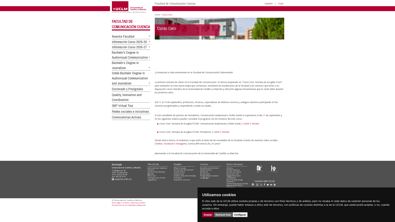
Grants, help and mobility (185, 176)
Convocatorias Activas (126, 117)
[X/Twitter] (262, 184)
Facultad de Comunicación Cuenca (175, 3)
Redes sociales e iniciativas (130, 111)
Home (157, 14)
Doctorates (205, 174)
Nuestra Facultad (123, 36)
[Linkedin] (271, 184)
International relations (157, 168)
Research (204, 172)
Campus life (179, 174)
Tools (280, 3)
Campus (151, 170)
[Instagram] (253, 184)
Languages (204, 178)
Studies (177, 164)
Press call (152, 176)
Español (268, 3)
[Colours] (273, 168)
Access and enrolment (183, 170)
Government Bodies (156, 172)
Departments (206, 170)
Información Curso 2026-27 (129, 47)
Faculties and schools (209, 168)
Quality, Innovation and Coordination (126, 97)
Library (230, 168)
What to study (180, 168)
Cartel (246, 123)
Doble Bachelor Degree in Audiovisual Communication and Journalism (130, 78)
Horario (255, 123)
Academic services (182, 180)
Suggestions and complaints (234, 177)
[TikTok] (258, 184)
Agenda (151, 174)
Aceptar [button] (208, 214)
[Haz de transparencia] (260, 168)
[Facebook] (265, 184)
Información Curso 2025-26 (129, 41)
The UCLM (153, 164)
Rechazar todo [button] (223, 214)
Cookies (126, 202)
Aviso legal (116, 202)
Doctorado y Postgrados (127, 89)
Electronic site (233, 174)
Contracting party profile (237, 183)
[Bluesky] (268, 184)
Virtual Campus (233, 170)
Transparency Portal (156, 178)
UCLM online (179, 172)
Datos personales (138, 202)
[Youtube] (275, 184)
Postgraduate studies (209, 176)
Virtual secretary (234, 172)
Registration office (235, 185)
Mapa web (141, 205)
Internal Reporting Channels (235, 181)
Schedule (178, 178)
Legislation (152, 180)
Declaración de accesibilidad (123, 205)
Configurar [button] (240, 214)
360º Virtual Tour (122, 105)
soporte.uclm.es (123, 179)
